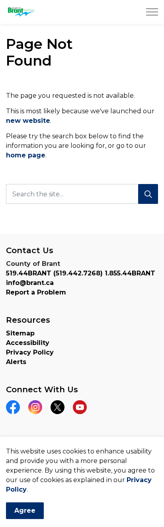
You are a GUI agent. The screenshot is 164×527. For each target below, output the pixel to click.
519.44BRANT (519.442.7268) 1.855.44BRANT (80, 273)
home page (25, 155)
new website (28, 120)
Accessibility (27, 343)
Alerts (16, 362)
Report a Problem (36, 292)
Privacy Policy (30, 352)
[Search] (148, 194)
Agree (24, 510)
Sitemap (20, 333)
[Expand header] (152, 12)
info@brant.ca (30, 283)
